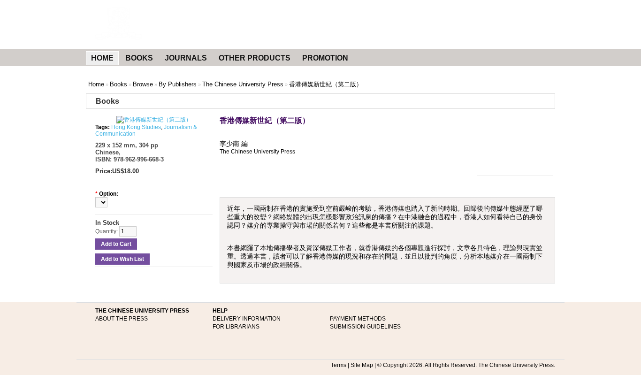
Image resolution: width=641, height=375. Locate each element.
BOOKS (139, 58)
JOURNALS (186, 58)
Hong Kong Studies (136, 127)
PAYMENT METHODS (358, 318)
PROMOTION (325, 58)
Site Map (362, 365)
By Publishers (178, 84)
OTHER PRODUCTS (254, 58)
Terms (338, 365)
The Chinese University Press (242, 84)
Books (118, 84)
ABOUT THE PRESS (121, 318)
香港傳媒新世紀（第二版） (325, 84)
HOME (102, 58)
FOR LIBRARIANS (236, 326)
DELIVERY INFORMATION (247, 318)
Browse (143, 84)
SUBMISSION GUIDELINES (365, 326)
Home (96, 84)
